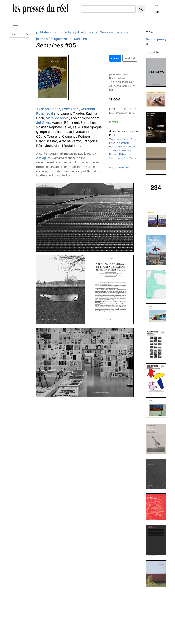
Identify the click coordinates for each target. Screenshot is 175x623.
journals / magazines (51, 39)
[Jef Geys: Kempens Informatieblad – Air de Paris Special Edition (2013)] (158, 344)
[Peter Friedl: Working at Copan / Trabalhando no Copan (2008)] (158, 473)
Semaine (80, 39)
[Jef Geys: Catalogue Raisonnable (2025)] (158, 72)
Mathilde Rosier (57, 118)
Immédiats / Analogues (76, 32)
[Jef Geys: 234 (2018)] (158, 188)
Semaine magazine (114, 32)
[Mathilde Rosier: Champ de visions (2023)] (158, 98)
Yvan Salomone (48, 109)
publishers (43, 32)
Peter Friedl (70, 109)
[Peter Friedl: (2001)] (158, 574)
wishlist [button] (129, 58)
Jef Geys (43, 122)
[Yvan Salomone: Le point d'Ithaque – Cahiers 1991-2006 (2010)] (158, 408)
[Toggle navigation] (15, 23)
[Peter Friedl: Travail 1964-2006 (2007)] (158, 506)
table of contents (119, 167)
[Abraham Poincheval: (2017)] (158, 250)
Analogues (43, 158)
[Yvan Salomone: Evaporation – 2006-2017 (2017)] (158, 219)
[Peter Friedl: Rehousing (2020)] (158, 127)
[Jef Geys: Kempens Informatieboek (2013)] (158, 378)
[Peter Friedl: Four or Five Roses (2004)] (158, 540)
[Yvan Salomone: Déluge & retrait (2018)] (158, 158)
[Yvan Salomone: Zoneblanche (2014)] (158, 314)
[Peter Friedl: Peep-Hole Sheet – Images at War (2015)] (158, 284)
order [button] (115, 58)
